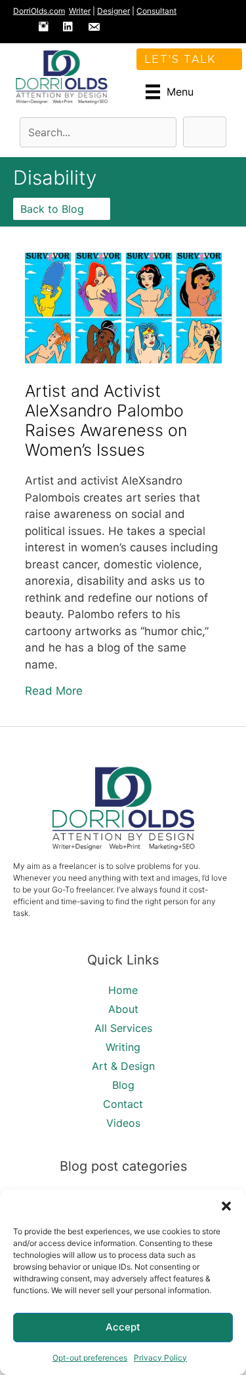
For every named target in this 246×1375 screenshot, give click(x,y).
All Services (123, 1028)
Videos (123, 1122)
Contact (123, 1103)
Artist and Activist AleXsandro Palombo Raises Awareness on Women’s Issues (106, 420)
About (123, 1009)
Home (123, 990)
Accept (123, 1327)
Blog (123, 1084)
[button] (226, 1206)
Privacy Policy (160, 1358)
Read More (54, 690)
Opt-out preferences (89, 1358)
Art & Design (123, 1065)
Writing (123, 1047)
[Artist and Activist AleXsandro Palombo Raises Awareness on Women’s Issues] (123, 359)
